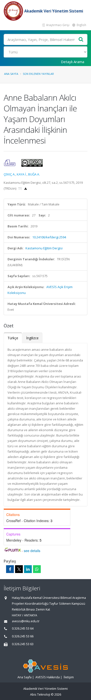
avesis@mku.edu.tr (26, 621)
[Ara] (81, 39)
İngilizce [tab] (32, 338)
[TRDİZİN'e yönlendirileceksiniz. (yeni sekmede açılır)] (20, 188)
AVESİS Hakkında (47, 677)
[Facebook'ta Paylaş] (10, 569)
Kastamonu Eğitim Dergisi (44, 248)
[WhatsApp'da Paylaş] (37, 569)
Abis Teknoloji (40, 694)
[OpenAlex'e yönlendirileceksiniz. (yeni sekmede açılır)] (25, 188)
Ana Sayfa (11, 74)
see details (32, 550)
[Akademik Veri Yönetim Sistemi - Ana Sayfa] (14, 11)
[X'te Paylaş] (19, 569)
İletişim (69, 677)
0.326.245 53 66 (22, 636)
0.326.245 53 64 (22, 628)
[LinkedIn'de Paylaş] (28, 569)
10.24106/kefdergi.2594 (49, 237)
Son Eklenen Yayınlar (38, 74)
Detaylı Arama (72, 61)
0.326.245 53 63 (22, 644)
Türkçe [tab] (13, 338)
